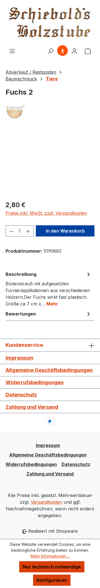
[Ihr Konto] (74, 50)
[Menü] (12, 50)
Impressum (19, 358)
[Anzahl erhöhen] (28, 230)
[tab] (49, 289)
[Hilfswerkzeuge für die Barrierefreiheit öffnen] (62, 50)
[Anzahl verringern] (11, 230)
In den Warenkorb (65, 231)
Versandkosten (46, 502)
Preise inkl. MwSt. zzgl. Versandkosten (46, 213)
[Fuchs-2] (50, 164)
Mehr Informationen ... (50, 556)
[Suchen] (50, 50)
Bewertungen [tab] (21, 314)
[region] (50, 164)
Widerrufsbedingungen (35, 382)
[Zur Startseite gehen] (50, 24)
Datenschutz (21, 395)
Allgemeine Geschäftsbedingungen (49, 370)
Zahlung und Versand (32, 407)
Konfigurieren (52, 580)
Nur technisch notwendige (52, 567)
